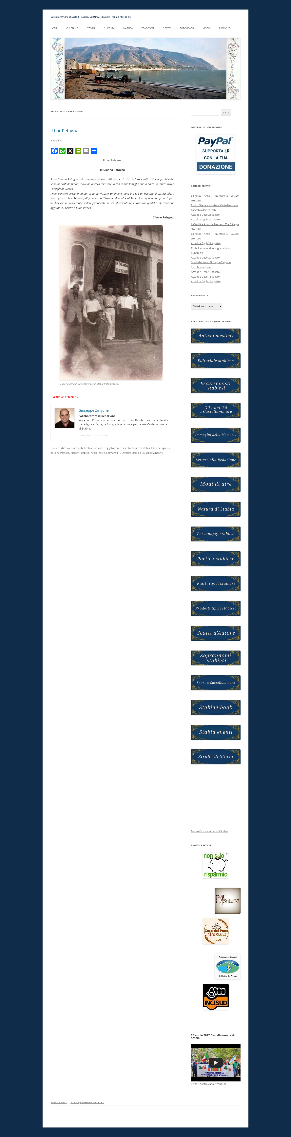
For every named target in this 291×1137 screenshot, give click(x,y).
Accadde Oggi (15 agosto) (206, 276)
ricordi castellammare (103, 453)
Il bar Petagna (64, 131)
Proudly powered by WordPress (87, 1102)
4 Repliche (56, 140)
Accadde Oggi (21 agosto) (206, 243)
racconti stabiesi (79, 453)
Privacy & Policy (59, 1102)
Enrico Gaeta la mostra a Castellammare (214, 205)
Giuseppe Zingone (152, 453)
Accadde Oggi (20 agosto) (206, 257)
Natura (128, 28)
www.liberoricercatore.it (94, 435)
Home (54, 28)
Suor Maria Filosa (201, 267)
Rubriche (224, 28)
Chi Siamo (72, 28)
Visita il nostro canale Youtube (208, 1084)
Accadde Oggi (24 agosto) (206, 219)
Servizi (167, 28)
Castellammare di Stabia (136, 448)
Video (206, 28)
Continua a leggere (65, 396)
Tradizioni (148, 28)
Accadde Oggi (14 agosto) (206, 281)
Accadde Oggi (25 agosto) (206, 214)
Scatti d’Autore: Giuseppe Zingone (211, 262)
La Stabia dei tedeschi (203, 210)
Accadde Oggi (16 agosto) (206, 272)
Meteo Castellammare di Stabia (209, 831)
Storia (91, 28)
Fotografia (187, 28)
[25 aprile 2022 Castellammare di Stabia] (216, 1062)
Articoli (98, 448)
